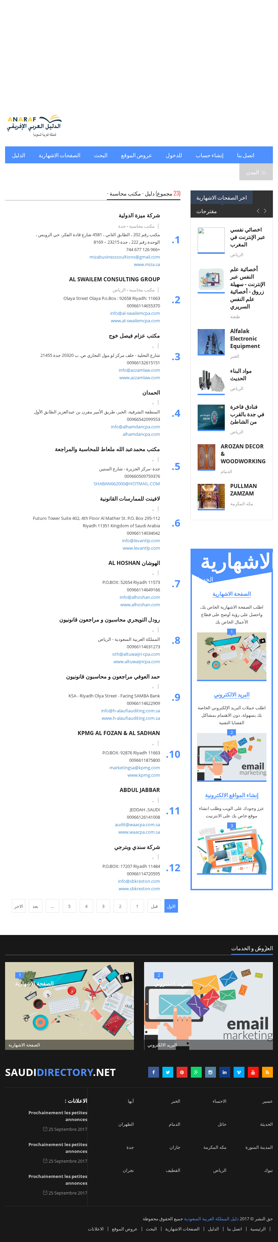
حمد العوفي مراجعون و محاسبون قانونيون (113, 676)
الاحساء (219, 1101)
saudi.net (60, 1072)
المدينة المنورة (259, 1147)
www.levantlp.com (141, 548)
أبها (131, 1101)
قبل (154, 906)
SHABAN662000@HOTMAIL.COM (127, 484)
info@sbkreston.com (139, 881)
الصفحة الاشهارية (232, 593)
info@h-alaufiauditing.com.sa (130, 711)
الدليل (18, 155)
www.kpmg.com (143, 775)
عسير (267, 1101)
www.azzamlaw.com (139, 377)
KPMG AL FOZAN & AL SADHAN (119, 733)
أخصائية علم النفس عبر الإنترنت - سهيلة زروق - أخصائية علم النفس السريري (247, 287)
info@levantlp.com (141, 540)
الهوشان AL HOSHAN (134, 563)
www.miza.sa (147, 264)
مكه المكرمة (214, 1147)
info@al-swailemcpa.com (135, 313)
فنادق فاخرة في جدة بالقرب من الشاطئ (247, 414)
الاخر (18, 906)
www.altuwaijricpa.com (137, 661)
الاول (171, 906)
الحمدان (151, 392)
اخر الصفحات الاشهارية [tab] (221, 197)
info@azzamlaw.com (139, 370)
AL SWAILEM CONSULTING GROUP (114, 279)
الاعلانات (96, 1229)
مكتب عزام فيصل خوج (134, 335)
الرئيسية (258, 1229)
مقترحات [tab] (206, 211)
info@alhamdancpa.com (135, 427)
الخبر (175, 1101)
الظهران (126, 1124)
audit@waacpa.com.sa (137, 824)
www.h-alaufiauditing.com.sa (131, 718)
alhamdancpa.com (141, 434)
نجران (128, 1170)
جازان (175, 1147)
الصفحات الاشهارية (59, 155)
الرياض (219, 1170)
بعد (35, 906)
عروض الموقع (136, 155)
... (52, 906)
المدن (252, 172)
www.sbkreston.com (139, 888)
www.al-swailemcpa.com (135, 321)
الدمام (174, 1124)
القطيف (173, 1170)
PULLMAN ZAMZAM (243, 489)
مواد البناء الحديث (241, 374)
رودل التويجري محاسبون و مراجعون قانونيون (109, 619)
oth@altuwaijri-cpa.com (136, 654)
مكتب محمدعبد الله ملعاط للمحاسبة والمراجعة (107, 449)
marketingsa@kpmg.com (135, 768)
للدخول (174, 155)
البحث (100, 155)
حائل (222, 1124)
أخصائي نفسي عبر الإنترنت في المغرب (247, 237)
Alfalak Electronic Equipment (245, 338)
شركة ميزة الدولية (139, 215)
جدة (130, 1147)
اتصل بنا (245, 155)
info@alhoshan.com (140, 597)
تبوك (268, 1170)
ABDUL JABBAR (140, 790)
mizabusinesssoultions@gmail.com (125, 257)
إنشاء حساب (209, 155)
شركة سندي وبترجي (137, 847)
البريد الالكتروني (232, 694)
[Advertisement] (139, 54)
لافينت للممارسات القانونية (130, 498)
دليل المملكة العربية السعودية (211, 1219)
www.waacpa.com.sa (139, 832)
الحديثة (266, 1124)
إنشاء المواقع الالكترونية (231, 795)
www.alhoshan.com (140, 605)
